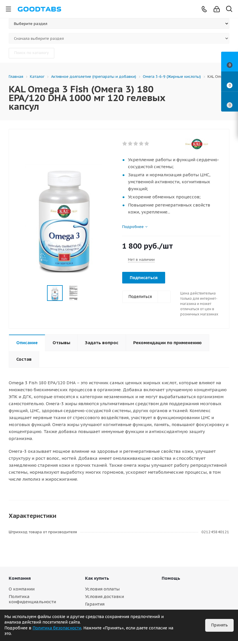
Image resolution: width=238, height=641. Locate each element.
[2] (130, 143)
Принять (219, 625)
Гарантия (94, 604)
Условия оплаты (102, 589)
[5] (147, 143)
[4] (141, 143)
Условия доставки (104, 596)
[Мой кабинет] (217, 9)
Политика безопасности (57, 628)
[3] (136, 143)
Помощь (171, 578)
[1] (125, 143)
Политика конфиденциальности (32, 599)
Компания (20, 578)
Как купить (97, 578)
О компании (22, 589)
